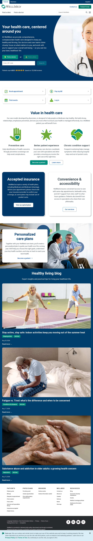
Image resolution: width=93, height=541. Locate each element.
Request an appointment (13, 496)
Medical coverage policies (77, 500)
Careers (59, 496)
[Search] (86, 12)
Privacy (37, 521)
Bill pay (9, 493)
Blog (71, 491)
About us (59, 493)
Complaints (23, 523)
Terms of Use (22, 538)
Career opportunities (28, 493)
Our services (69, 209)
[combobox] (72, 12)
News (58, 501)
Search (41, 63)
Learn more (56, 162)
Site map (59, 504)
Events (72, 498)
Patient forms (10, 511)
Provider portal (26, 491)
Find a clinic (10, 501)
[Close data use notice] (90, 533)
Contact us (73, 7)
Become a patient (38, 162)
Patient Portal (84, 7)
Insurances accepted (12, 508)
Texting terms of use (12, 523)
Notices (59, 499)
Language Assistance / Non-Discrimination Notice (20, 521)
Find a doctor (10, 499)
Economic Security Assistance (75, 494)
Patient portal (10, 491)
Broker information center (45, 493)
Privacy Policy (10, 538)
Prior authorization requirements (27, 497)
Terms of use (44, 521)
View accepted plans (23, 205)
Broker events (42, 491)
